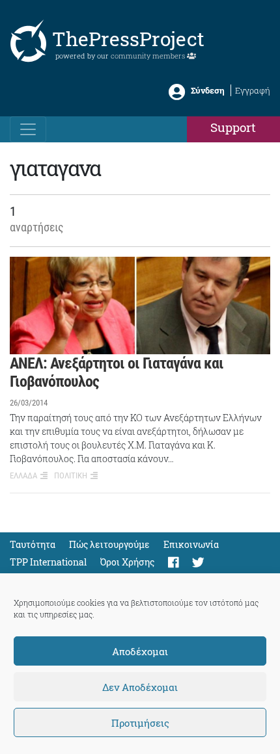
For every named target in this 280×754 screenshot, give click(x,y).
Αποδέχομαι (140, 651)
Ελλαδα (23, 475)
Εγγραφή (252, 90)
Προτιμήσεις (140, 722)
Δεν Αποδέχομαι (140, 687)
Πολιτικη (70, 475)
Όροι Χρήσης (127, 562)
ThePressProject (128, 38)
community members (149, 55)
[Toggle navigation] (28, 129)
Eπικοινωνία (191, 544)
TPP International (48, 562)
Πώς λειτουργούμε (109, 544)
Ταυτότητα (32, 544)
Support (233, 127)
